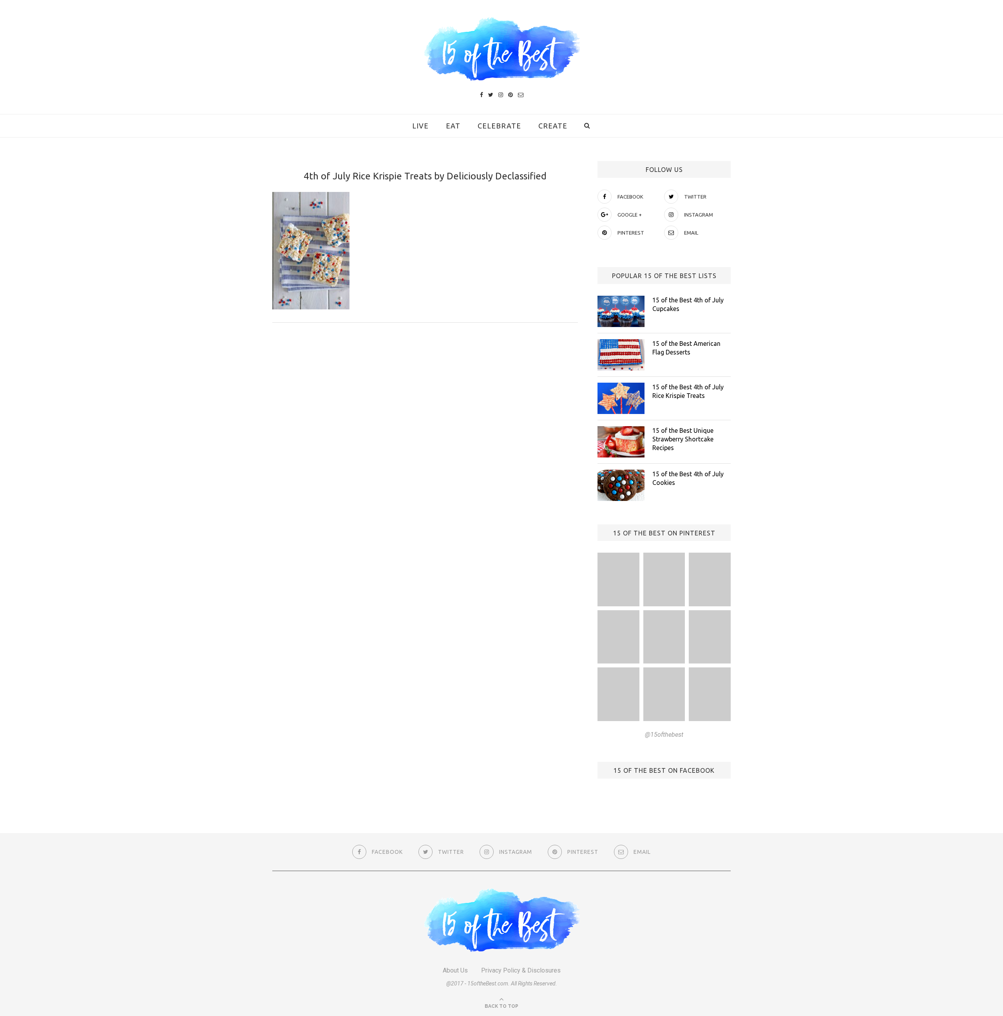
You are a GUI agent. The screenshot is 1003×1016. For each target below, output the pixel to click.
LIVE (420, 126)
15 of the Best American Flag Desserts (686, 348)
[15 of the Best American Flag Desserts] (621, 355)
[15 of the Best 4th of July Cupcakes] (621, 311)
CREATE (552, 126)
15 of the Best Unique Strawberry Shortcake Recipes (682, 439)
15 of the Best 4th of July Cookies (688, 478)
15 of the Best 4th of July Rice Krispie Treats (688, 391)
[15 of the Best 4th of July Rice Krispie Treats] (621, 398)
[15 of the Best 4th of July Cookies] (621, 485)
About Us (455, 970)
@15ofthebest (664, 734)
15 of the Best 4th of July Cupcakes (688, 304)
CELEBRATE (499, 126)
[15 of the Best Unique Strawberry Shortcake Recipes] (621, 441)
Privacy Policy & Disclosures (521, 970)
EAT (453, 126)
